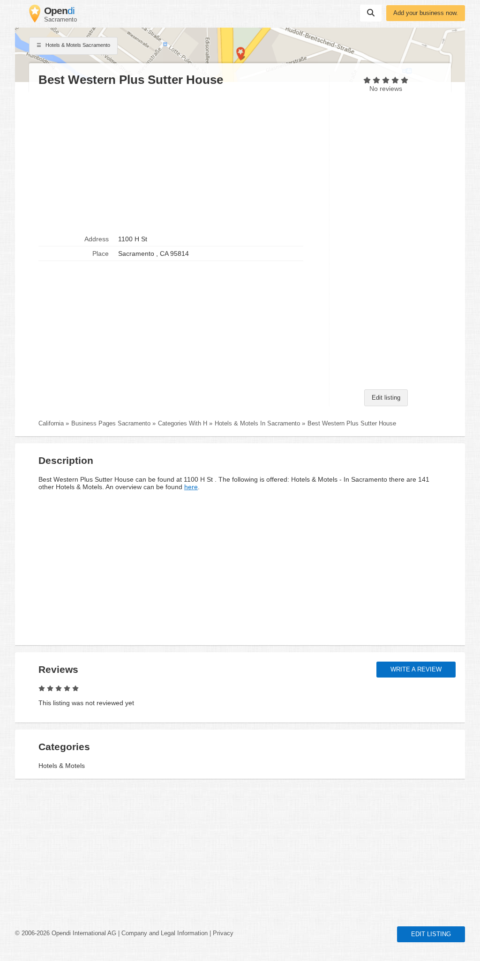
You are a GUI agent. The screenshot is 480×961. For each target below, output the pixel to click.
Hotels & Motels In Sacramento (257, 423)
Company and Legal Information (164, 933)
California (51, 423)
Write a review (416, 669)
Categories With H (182, 423)
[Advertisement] (179, 159)
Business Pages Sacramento (110, 423)
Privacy (223, 933)
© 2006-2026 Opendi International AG (65, 933)
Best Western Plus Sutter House (352, 423)
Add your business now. (425, 13)
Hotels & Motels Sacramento (77, 45)
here (191, 487)
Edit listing (386, 398)
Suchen (371, 13)
